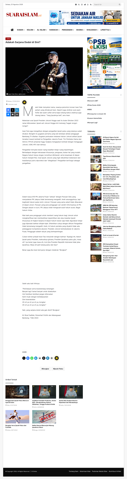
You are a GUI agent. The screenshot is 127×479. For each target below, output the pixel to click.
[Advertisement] (52, 181)
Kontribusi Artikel (115, 471)
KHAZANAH (92, 30)
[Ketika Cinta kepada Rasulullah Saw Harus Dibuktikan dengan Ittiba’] (95, 168)
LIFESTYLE (105, 30)
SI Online (34, 471)
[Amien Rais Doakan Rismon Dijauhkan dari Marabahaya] (71, 392)
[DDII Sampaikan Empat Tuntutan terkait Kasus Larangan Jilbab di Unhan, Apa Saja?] (95, 246)
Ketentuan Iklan (85, 471)
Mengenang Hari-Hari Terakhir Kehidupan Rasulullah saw (110, 258)
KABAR (20, 30)
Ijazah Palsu (58, 369)
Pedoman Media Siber (99, 471)
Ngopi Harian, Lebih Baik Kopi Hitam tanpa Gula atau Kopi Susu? (112, 186)
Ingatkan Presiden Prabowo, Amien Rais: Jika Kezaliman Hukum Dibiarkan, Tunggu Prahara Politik (44, 402)
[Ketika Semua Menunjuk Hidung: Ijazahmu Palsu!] (44, 416)
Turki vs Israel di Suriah (111, 235)
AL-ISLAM (41, 30)
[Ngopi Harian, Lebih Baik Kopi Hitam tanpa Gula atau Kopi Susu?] (95, 187)
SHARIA (79, 30)
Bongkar (46, 369)
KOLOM (30, 30)
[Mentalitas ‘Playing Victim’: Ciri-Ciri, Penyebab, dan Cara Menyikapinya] (95, 177)
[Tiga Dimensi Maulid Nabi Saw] (95, 159)
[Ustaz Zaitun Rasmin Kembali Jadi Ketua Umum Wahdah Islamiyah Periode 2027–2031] (95, 217)
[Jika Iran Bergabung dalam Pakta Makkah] (95, 229)
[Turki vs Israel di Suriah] (95, 238)
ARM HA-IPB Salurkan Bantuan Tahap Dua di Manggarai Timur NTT (110, 207)
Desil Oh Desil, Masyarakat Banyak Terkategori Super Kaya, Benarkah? (112, 149)
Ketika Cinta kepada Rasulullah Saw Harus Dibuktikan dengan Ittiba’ (111, 167)
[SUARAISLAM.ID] (23, 14)
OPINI (8, 39)
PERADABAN (67, 30)
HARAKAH (53, 30)
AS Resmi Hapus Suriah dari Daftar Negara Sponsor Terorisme (112, 139)
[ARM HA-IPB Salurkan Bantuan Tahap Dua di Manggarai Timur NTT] (95, 208)
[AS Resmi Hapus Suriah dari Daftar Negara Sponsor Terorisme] (95, 140)
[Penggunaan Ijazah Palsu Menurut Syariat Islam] (17, 392)
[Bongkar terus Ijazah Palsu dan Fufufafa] (17, 416)
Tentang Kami (73, 471)
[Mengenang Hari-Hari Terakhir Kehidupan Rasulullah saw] (95, 258)
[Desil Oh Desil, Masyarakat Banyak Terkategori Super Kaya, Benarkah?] (95, 149)
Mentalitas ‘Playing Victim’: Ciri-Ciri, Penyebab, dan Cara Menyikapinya (112, 177)
